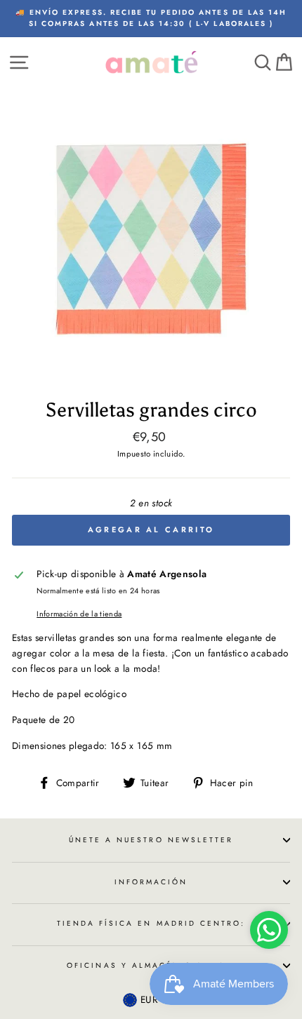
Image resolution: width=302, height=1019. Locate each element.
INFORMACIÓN (151, 882)
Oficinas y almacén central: (151, 965)
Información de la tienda (79, 613)
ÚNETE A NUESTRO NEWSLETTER (151, 840)
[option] (151, 18)
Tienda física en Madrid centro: (151, 923)
